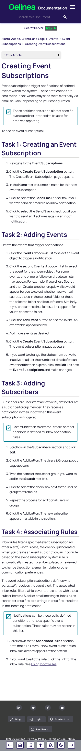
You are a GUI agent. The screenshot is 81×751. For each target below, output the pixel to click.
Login (38, 719)
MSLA (71, 739)
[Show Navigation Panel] (72, 7)
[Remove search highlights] (50, 745)
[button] (64, 17)
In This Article (12, 55)
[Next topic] (71, 745)
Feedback (42, 729)
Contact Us (62, 719)
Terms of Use (57, 739)
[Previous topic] (9, 745)
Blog (18, 719)
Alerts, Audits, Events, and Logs (23, 39)
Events (53, 39)
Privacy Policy (37, 739)
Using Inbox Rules (43, 664)
